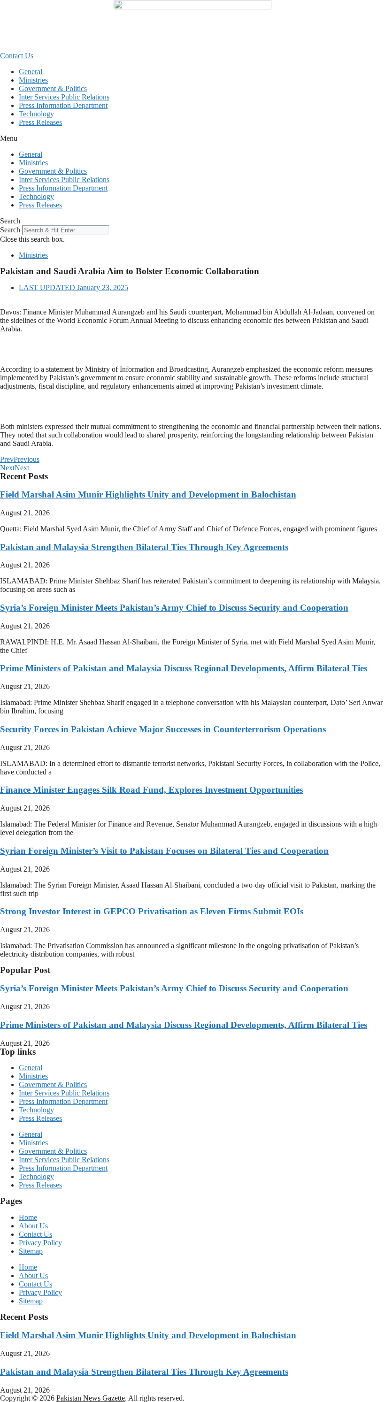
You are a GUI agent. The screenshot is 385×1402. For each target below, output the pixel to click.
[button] (192, 138)
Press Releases (40, 122)
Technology (36, 114)
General (30, 72)
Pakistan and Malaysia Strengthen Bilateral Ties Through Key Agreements (144, 547)
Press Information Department (63, 105)
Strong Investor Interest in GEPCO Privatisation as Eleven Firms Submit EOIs (151, 911)
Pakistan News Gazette (90, 1398)
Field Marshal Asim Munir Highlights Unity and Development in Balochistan (148, 494)
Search (10, 230)
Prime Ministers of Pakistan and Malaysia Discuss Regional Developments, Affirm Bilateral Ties (183, 668)
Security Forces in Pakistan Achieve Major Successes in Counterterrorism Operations (163, 729)
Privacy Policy (40, 1243)
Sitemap (31, 1251)
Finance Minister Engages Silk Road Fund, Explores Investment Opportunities (151, 790)
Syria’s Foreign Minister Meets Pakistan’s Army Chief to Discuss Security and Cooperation (174, 608)
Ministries (33, 80)
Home (28, 1217)
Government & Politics (53, 88)
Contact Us (35, 1234)
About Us (33, 1226)
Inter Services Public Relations (64, 97)
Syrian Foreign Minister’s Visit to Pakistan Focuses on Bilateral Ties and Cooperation (164, 851)
